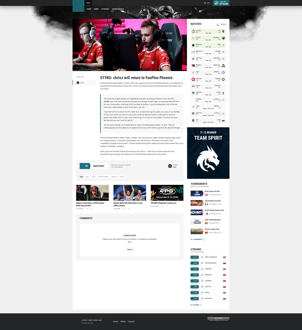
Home (89, 9)
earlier (148, 140)
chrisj (93, 176)
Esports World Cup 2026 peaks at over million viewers (128, 204)
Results (223, 24)
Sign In (129, 249)
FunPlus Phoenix (103, 176)
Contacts (131, 321)
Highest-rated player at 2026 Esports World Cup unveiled (90, 204)
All (218, 24)
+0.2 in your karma (117, 167)
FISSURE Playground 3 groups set (163, 203)
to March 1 (143, 151)
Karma (115, 321)
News (88, 3)
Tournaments (118, 9)
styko (87, 176)
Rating (123, 321)
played (107, 151)
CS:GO (122, 176)
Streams (105, 9)
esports (114, 176)
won (134, 154)
